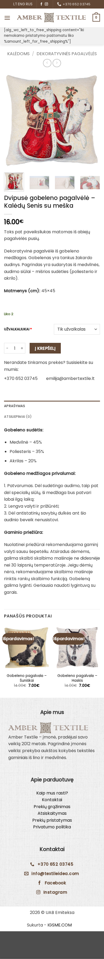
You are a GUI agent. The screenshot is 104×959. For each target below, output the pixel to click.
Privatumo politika (52, 827)
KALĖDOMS (18, 54)
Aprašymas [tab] (14, 406)
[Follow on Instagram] (46, 4)
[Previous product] (57, 63)
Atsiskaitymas (52, 813)
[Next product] (47, 63)
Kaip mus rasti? (52, 793)
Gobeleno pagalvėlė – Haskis (77, 678)
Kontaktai (52, 800)
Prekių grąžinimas (52, 807)
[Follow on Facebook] (41, 4)
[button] (7, 17)
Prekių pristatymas (52, 820)
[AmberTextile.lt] (51, 17)
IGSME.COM (59, 925)
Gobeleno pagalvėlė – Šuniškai (27, 678)
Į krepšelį (45, 348)
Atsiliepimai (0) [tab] (18, 416)
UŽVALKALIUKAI (18, 329)
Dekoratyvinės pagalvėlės (67, 54)
